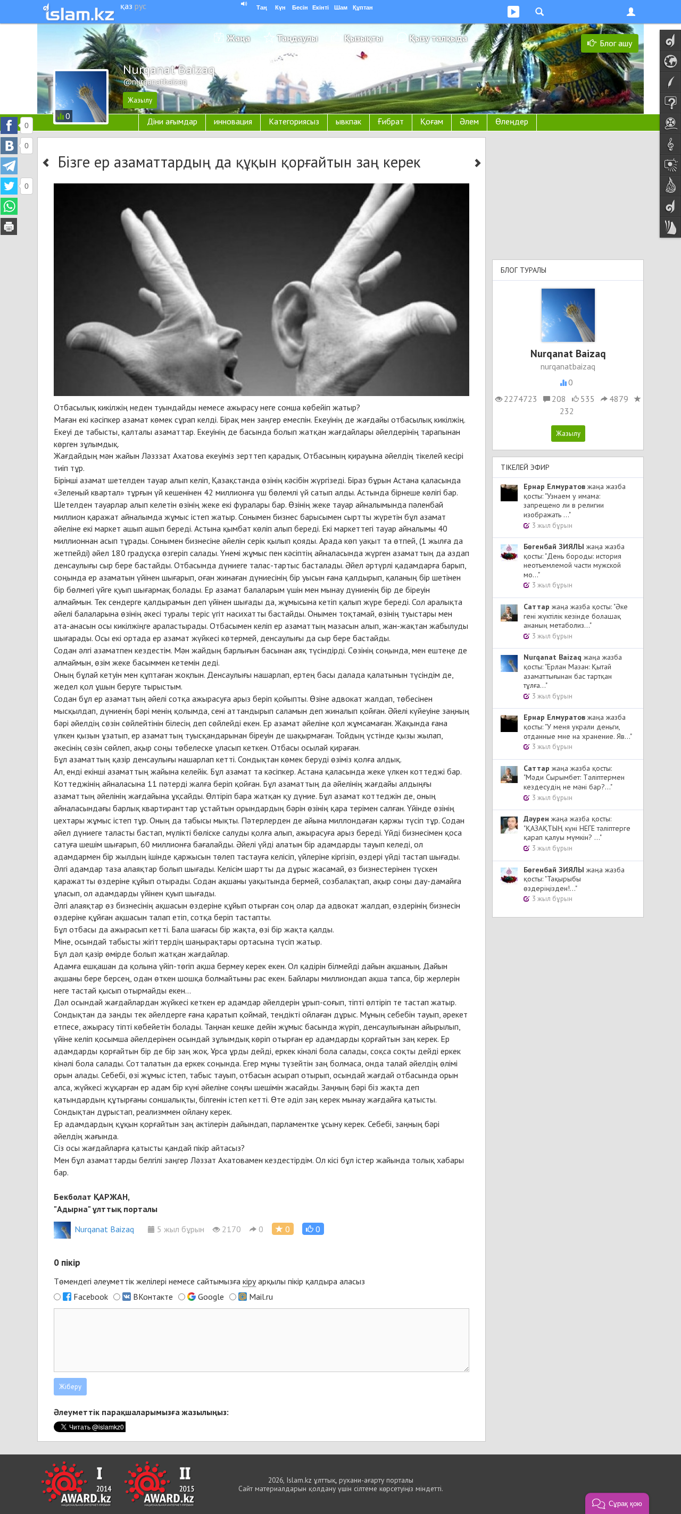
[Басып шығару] (9, 226)
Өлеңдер (511, 121)
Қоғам (431, 121)
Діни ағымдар (172, 121)
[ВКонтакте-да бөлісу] (9, 145)
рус (140, 6)
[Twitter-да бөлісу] (9, 186)
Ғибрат (391, 121)
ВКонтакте (153, 1296)
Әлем (469, 121)
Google (211, 1296)
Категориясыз (294, 121)
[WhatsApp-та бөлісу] (9, 206)
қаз (126, 6)
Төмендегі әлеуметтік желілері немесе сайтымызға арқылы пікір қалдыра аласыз (209, 1281)
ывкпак (348, 121)
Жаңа (238, 38)
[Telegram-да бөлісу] (9, 165)
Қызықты (363, 38)
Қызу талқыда (438, 38)
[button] (313, 1229)
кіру (249, 1281)
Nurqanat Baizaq (104, 1229)
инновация (233, 121)
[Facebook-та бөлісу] (9, 125)
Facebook (90, 1296)
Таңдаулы (297, 38)
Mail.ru (261, 1296)
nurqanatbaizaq (568, 366)
